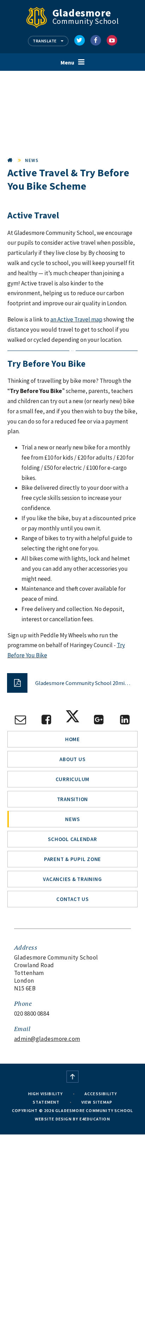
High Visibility (45, 1093)
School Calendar (72, 839)
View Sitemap (96, 1102)
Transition (72, 799)
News (31, 160)
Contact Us (72, 899)
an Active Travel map (76, 319)
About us (72, 759)
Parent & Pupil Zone (72, 859)
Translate (45, 40)
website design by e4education (72, 1118)
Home (10, 160)
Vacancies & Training (72, 879)
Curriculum (73, 779)
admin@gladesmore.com (47, 1039)
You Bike (36, 655)
